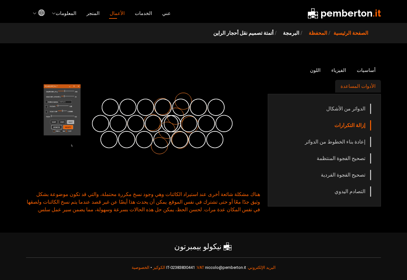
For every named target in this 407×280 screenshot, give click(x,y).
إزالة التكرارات (350, 125)
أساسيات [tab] (366, 70)
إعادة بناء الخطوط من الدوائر (335, 142)
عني (166, 13)
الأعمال (117, 13)
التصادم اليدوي (350, 191)
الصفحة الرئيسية (351, 33)
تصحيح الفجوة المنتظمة (341, 158)
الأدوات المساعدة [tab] (358, 86)
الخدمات (143, 13)
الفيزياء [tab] (338, 70)
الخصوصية (140, 267)
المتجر (93, 13)
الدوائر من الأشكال (345, 109)
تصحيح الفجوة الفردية (343, 175)
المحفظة (318, 33)
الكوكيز (158, 267)
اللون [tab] (315, 70)
